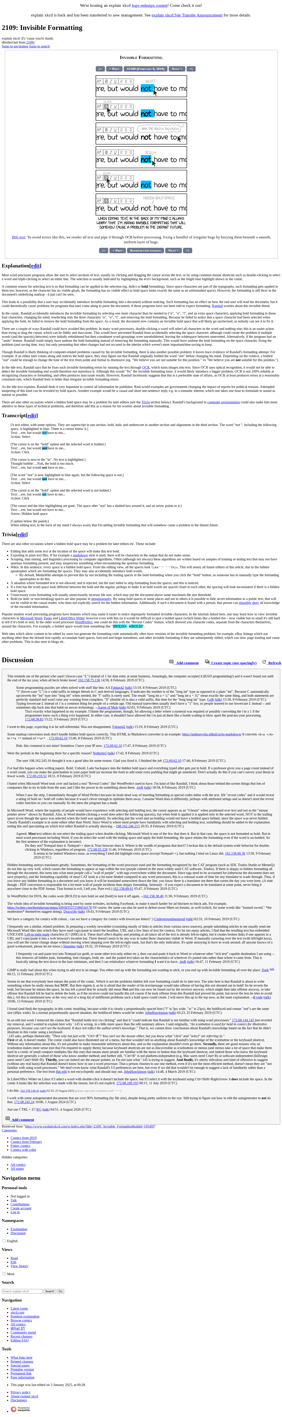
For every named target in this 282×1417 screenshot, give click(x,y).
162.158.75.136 (89, 680)
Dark (265, 970)
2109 (29, 42)
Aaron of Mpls (108, 707)
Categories (9, 1130)
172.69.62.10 (58, 738)
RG (38, 1109)
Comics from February (26, 1142)
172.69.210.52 (36, 776)
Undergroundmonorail (169, 919)
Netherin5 (100, 753)
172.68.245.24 (24, 1102)
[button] (4, 1240)
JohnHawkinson (156, 1013)
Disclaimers (19, 1400)
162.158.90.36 (235, 853)
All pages (17, 1168)
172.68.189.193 (127, 1083)
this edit (61, 1071)
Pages (48, 618)
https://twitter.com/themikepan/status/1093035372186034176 (49, 907)
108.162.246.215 (128, 826)
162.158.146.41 (29, 1090)
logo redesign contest (149, 5)
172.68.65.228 (97, 849)
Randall (217, 306)
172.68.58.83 (34, 719)
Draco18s (70, 911)
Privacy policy (21, 1392)
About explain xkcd (24, 1396)
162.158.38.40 (153, 896)
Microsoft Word (31, 618)
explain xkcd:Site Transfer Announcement (187, 15)
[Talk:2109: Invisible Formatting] (171, 663)
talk (128, 687)
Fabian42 (117, 687)
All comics (18, 1165)
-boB (139, 787)
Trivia (145, 402)
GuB (210, 699)
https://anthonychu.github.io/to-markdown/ (211, 734)
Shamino (69, 946)
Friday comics (20, 1146)
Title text (18, 237)
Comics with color (23, 1150)
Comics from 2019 (24, 1138)
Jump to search (39, 46)
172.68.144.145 (243, 1020)
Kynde (258, 997)
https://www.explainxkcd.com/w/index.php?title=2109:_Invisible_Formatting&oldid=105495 (89, 1126)
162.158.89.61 (123, 888)
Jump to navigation (15, 46)
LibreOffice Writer (71, 618)
